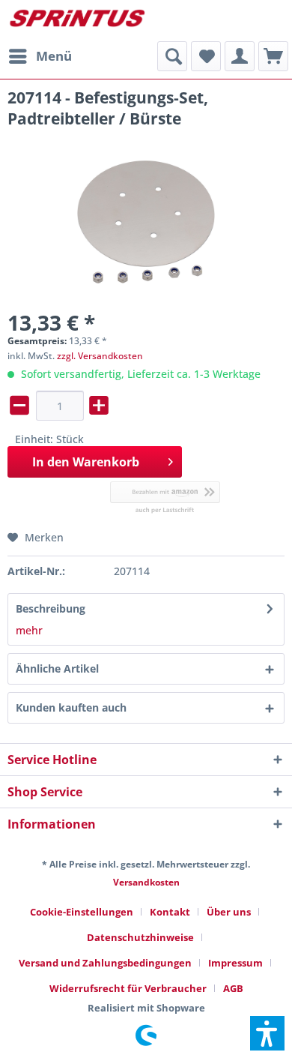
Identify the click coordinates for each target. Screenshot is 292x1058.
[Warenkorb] (273, 56)
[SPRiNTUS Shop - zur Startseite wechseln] (76, 20)
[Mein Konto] (240, 56)
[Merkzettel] (206, 56)
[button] (267, 1033)
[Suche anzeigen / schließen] (172, 56)
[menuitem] (39, 56)
